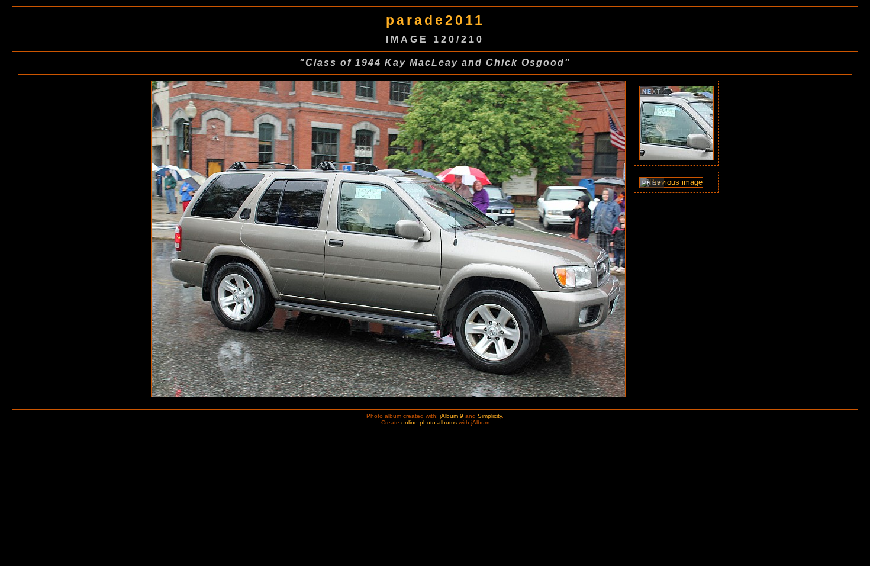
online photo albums (429, 422)
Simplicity (490, 416)
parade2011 (435, 20)
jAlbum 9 (451, 416)
